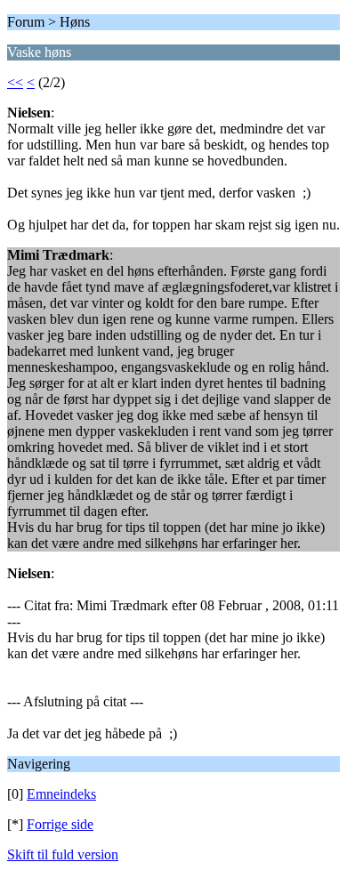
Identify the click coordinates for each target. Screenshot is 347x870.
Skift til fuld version (62, 854)
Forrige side (60, 824)
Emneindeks (61, 794)
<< (15, 82)
